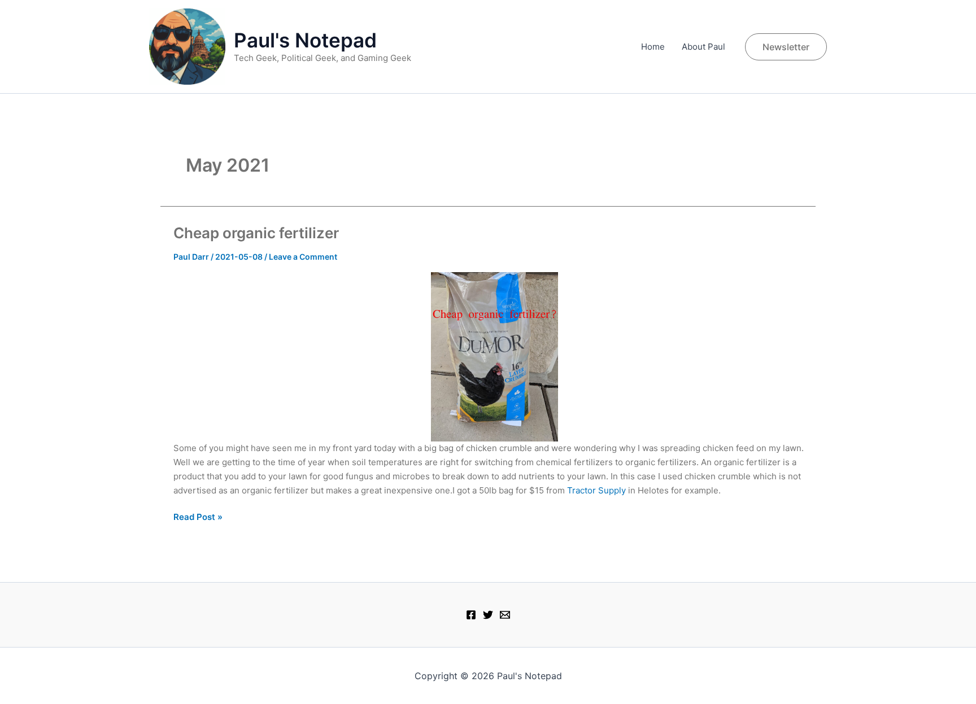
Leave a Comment (303, 256)
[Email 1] (505, 615)
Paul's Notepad (305, 40)
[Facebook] (471, 615)
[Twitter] (488, 615)
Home (653, 46)
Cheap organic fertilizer (256, 233)
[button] (786, 46)
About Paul (703, 46)
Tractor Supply (596, 490)
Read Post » (198, 517)
